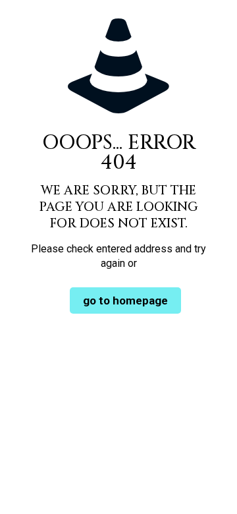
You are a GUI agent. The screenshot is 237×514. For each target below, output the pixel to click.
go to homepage (125, 300)
